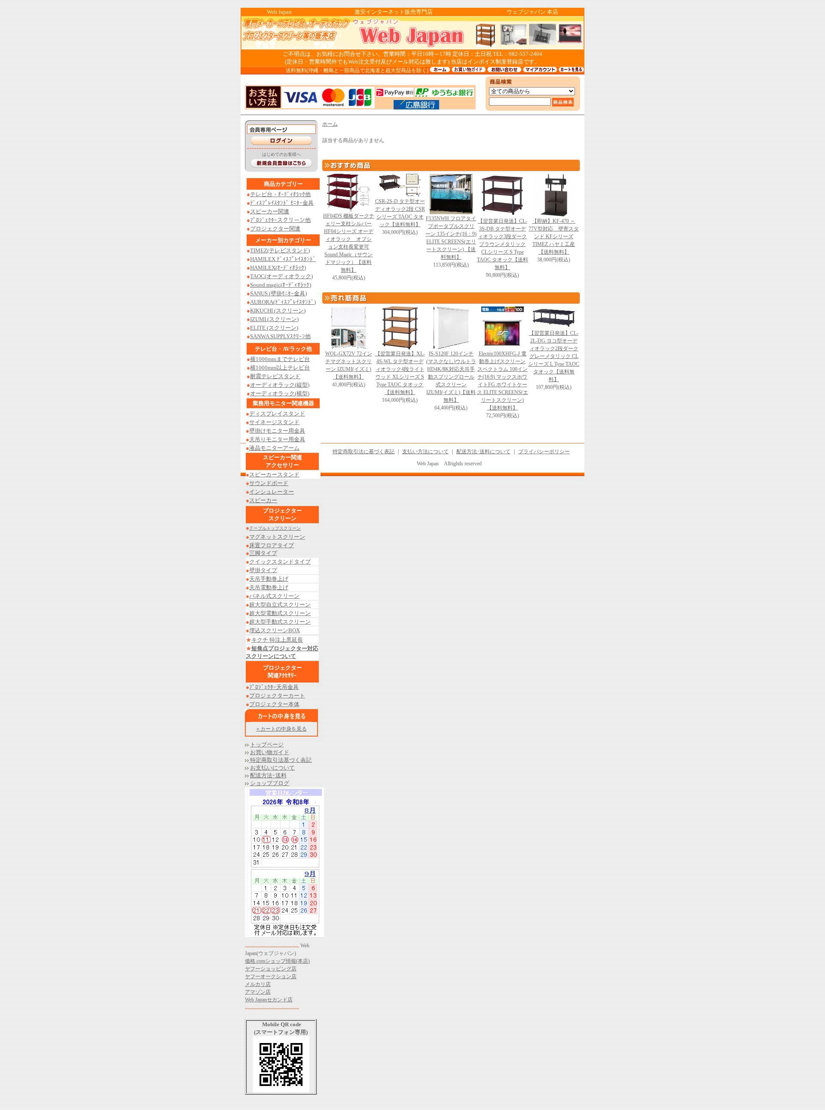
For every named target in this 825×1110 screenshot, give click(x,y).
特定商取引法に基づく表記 (363, 452)
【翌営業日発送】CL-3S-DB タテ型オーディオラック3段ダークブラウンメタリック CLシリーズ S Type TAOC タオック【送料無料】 (502, 244)
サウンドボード (268, 483)
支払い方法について (425, 452)
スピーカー (263, 500)
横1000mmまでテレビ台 (280, 359)
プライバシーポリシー (544, 452)
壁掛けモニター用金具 (277, 431)
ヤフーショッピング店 (270, 969)
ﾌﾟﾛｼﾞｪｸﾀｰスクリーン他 (280, 220)
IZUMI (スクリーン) (274, 319)
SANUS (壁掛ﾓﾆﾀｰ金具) (278, 293)
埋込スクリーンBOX (274, 630)
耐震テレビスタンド (275, 376)
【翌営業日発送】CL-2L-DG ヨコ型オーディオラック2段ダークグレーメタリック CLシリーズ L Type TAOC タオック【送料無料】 (553, 356)
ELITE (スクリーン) (274, 328)
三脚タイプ (263, 553)
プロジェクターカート (277, 695)
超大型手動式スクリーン (280, 622)
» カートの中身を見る (282, 729)
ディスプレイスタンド (277, 413)
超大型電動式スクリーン (280, 613)
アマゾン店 (258, 992)
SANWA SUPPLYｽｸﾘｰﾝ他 (280, 336)
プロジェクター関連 (275, 228)
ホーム (330, 124)
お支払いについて (272, 767)
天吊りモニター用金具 (277, 439)
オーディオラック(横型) (279, 393)
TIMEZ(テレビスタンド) (280, 250)
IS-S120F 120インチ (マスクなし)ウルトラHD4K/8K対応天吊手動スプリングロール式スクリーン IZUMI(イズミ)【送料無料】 (451, 377)
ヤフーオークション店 (270, 977)
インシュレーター (271, 491)
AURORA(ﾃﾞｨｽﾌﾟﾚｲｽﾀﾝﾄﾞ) (283, 302)
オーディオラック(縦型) (279, 385)
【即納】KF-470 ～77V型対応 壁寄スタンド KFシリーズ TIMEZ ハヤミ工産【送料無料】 (554, 236)
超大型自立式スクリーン (280, 604)
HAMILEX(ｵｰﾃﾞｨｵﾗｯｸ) (278, 267)
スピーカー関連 (269, 211)
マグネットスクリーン (277, 537)
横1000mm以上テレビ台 (280, 367)
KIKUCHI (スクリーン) (278, 310)
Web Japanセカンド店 (269, 1000)
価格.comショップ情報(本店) (277, 961)
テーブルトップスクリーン (275, 528)
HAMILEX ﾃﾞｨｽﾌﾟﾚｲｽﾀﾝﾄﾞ (283, 259)
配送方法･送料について (483, 452)
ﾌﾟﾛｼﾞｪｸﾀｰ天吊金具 (274, 687)
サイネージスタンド (274, 422)
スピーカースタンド (274, 474)
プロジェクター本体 (274, 704)
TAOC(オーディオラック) (281, 276)
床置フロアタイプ (271, 545)
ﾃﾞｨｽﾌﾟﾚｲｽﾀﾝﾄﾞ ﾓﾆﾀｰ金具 (282, 203)
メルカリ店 (258, 984)
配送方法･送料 (268, 775)
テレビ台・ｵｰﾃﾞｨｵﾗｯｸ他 (280, 194)
